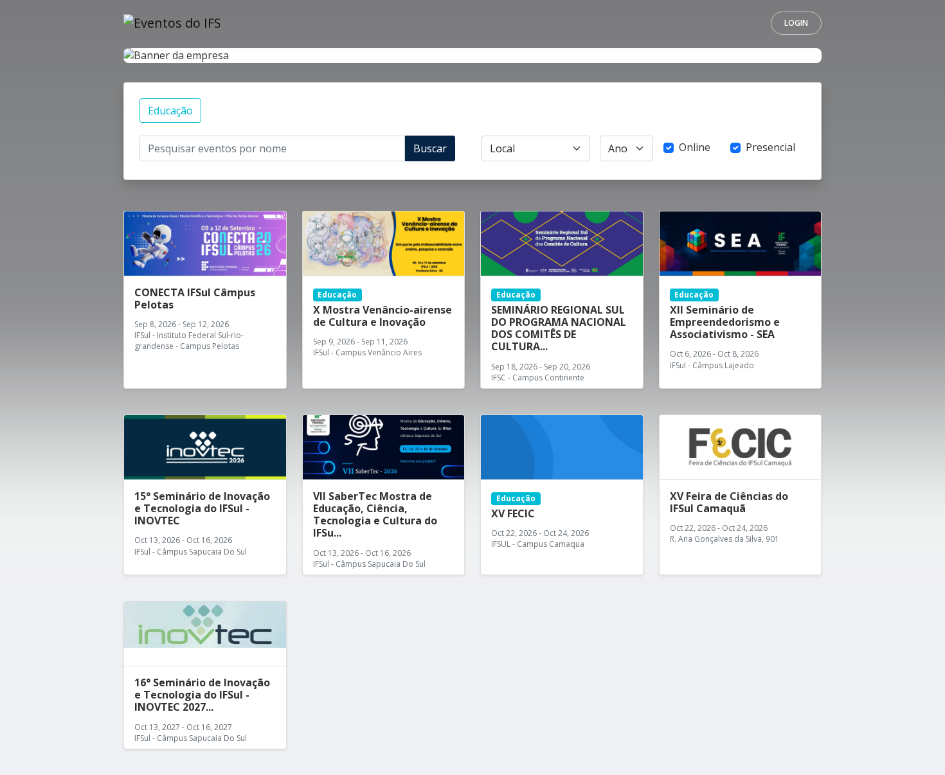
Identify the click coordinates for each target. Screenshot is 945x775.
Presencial (770, 147)
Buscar (430, 148)
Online (694, 147)
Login (796, 22)
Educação (170, 110)
